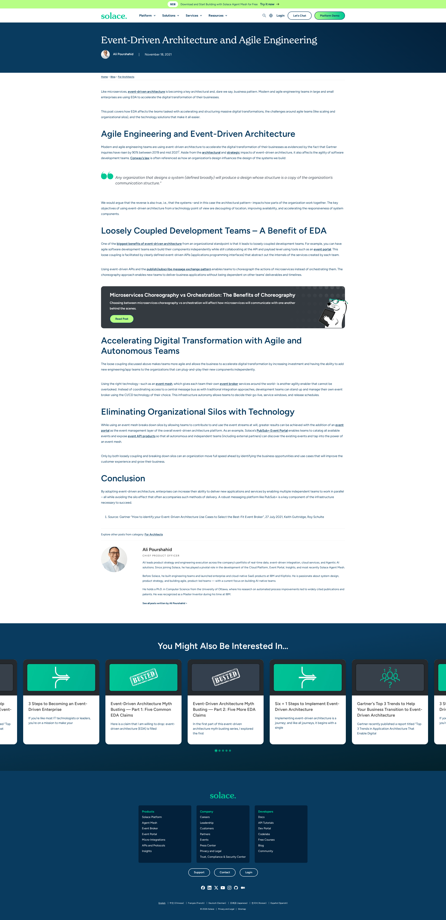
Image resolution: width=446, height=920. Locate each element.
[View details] (114, 16)
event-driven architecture (146, 91)
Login (280, 15)
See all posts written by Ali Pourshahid (164, 603)
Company (206, 811)
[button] (154, 14)
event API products (141, 436)
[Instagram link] (229, 888)
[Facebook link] (203, 888)
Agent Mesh (149, 822)
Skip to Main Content (17, 3)
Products (148, 811)
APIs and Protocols (153, 845)
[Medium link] (243, 888)
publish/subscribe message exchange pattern (179, 269)
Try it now (267, 4)
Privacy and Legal (210, 851)
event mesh (164, 384)
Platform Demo (329, 15)
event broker (229, 384)
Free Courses (266, 839)
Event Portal (149, 834)
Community (265, 851)
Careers (205, 817)
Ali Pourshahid (122, 54)
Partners (205, 834)
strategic (233, 152)
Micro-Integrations (153, 839)
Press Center (208, 845)
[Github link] (236, 888)
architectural (211, 152)
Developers (265, 811)
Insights (147, 851)
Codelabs (264, 834)
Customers (207, 828)
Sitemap (242, 909)
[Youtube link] (223, 888)
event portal (322, 249)
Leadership (206, 822)
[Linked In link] (209, 888)
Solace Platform (152, 817)
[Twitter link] (216, 888)
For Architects (126, 76)
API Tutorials (266, 822)
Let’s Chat (299, 15)
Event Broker (150, 828)
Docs (261, 817)
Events (204, 839)
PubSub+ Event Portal (272, 430)
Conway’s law (139, 158)
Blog (112, 76)
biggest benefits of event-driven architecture (149, 243)
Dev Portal (264, 828)
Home (104, 76)
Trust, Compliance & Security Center (223, 856)
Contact (225, 872)
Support (199, 872)
